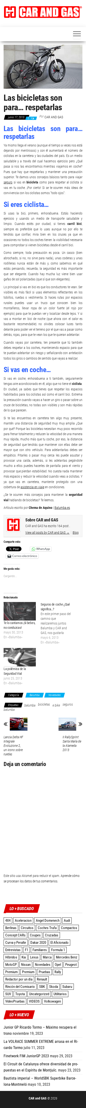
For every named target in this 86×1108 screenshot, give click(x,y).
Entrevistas (13, 950)
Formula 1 (58, 950)
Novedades (54, 695)
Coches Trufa (47, 928)
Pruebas (44, 972)
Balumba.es (62, 508)
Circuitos (27, 928)
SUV (8, 994)
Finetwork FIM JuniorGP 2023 (26, 1056)
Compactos (69, 928)
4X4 (8, 920)
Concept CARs (15, 935)
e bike (56, 705)
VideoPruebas (15, 1001)
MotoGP (11, 964)
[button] (43, 12)
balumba (29, 705)
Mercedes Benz (66, 957)
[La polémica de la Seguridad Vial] (20, 657)
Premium (11, 972)
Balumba (35, 695)
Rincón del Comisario (20, 987)
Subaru (67, 987)
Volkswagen (52, 1001)
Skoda (53, 987)
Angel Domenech (47, 920)
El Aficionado (59, 942)
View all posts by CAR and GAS (47, 532)
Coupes (35, 935)
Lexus (34, 957)
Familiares (39, 950)
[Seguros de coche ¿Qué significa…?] (59, 623)
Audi (67, 920)
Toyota (20, 994)
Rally (57, 972)
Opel (58, 964)
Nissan (26, 964)
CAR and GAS (53, 117)
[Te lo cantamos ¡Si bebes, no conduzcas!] (20, 611)
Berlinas (10, 928)
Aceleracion (23, 920)
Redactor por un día (18, 979)
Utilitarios (60, 994)
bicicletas (44, 704)
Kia (24, 957)
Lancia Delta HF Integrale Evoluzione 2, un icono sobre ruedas (13, 745)
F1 (26, 950)
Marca (47, 957)
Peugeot (71, 964)
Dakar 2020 (38, 942)
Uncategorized (39, 994)
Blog (76, 532)
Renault (42, 979)
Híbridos (11, 957)
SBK (42, 987)
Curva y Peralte (15, 942)
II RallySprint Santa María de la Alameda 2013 (72, 743)
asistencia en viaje (32, 487)
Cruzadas (51, 935)
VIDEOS (34, 1001)
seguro (8, 182)
